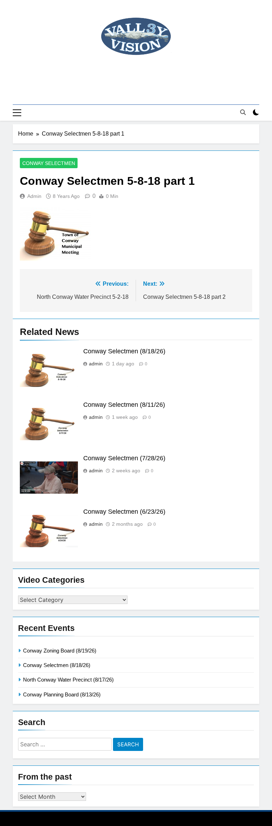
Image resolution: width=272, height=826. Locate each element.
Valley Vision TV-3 (136, 74)
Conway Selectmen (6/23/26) (124, 511)
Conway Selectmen (48, 163)
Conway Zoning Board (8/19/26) (59, 651)
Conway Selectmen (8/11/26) (124, 404)
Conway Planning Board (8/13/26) (62, 694)
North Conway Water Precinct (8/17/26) (68, 680)
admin (34, 196)
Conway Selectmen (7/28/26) (124, 458)
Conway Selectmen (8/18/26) (124, 351)
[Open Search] (243, 112)
